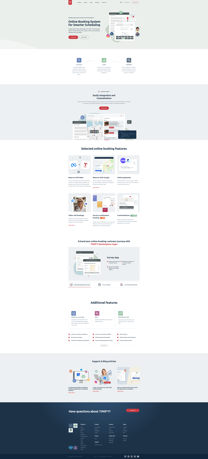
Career (124, 428)
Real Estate (83, 434)
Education (82, 438)
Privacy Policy (110, 456)
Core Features (97, 427)
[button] (68, 267)
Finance (82, 432)
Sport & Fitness (84, 445)
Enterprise (97, 2)
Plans (96, 438)
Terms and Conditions (102, 456)
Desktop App (111, 438)
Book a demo (111, 432)
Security (96, 432)
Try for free (135, 2)
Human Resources (84, 436)
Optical (82, 449)
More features (103, 345)
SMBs (82, 427)
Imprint (95, 456)
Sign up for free (112, 427)
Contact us (132, 410)
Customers (125, 430)
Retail (82, 430)
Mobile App (111, 442)
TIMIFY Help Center (98, 444)
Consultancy (83, 447)
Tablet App (111, 440)
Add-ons (96, 428)
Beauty (82, 441)
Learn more (84, 37)
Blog (124, 432)
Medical (82, 443)
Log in (110, 428)
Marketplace (97, 430)
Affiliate (124, 440)
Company (125, 427)
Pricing (91, 2)
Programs (125, 438)
